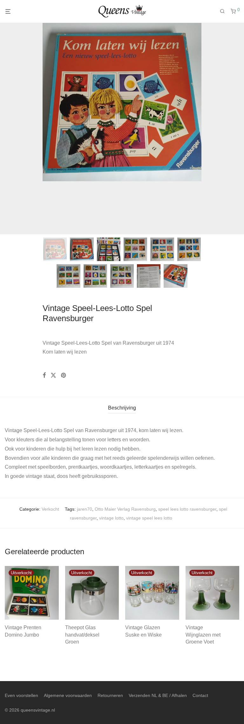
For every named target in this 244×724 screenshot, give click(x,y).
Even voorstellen (21, 695)
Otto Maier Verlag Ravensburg (125, 509)
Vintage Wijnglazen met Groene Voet (203, 635)
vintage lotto (111, 518)
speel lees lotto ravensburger (187, 509)
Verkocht (50, 509)
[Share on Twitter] (53, 375)
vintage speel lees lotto (149, 518)
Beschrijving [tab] (122, 407)
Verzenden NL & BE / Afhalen (158, 695)
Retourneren (110, 695)
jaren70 (84, 509)
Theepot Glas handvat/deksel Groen (82, 635)
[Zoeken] (224, 11)
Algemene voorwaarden (68, 695)
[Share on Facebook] (44, 375)
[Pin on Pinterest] (64, 375)
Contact (200, 695)
